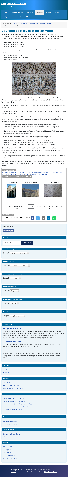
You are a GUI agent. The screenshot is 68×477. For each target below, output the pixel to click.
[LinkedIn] (48, 218)
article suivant (53, 182)
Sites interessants (9, 437)
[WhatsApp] (54, 218)
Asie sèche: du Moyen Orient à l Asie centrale (34, 172)
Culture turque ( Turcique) (27, 174)
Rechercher (27, 242)
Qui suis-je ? (7, 369)
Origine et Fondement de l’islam (16, 208)
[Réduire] (6, 217)
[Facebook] (32, 218)
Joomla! (13, 472)
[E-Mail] (43, 218)
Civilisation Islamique (9, 172)
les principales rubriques (11, 385)
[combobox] (12, 243)
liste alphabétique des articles (13, 388)
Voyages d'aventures (10, 421)
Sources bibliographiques (11, 434)
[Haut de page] (65, 474)
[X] (38, 218)
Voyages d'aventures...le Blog (13, 424)
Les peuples (7, 382)
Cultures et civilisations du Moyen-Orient (49, 206)
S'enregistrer (7, 372)
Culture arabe (42, 174)
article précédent (31, 182)
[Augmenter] (7, 217)
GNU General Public (50, 472)
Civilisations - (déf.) (12, 341)
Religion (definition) (12, 328)
